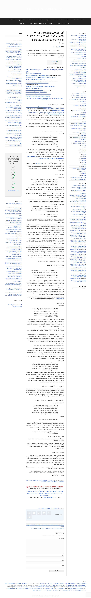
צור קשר (30, 23)
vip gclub (84, 195)
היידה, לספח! (83, 56)
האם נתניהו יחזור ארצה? (16, 73)
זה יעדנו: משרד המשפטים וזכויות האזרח (37, 83)
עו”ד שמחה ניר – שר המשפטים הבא (34, 90)
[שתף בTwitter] (44, 513)
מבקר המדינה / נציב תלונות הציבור (79, 137)
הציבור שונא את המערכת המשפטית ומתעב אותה (37, 75)
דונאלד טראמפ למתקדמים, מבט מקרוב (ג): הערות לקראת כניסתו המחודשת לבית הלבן (13, 285)
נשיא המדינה (83, 139)
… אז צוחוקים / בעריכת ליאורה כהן (79, 179)
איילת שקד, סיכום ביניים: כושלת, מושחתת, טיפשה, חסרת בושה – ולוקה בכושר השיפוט (13, 122)
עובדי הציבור (83, 145)
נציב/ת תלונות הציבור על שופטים (79, 110)
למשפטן (84, 154)
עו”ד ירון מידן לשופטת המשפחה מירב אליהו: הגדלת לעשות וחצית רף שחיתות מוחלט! (13, 48)
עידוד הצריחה (83, 158)
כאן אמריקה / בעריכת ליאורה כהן (79, 143)
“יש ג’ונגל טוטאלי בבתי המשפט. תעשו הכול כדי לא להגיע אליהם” (41, 77)
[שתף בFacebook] (49, 513)
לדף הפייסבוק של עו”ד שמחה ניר (46, 493)
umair (84, 190)
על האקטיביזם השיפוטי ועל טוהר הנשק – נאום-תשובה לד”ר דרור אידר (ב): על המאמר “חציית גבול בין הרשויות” (46, 112)
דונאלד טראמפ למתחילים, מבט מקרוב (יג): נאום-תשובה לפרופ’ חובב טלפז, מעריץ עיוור (13, 142)
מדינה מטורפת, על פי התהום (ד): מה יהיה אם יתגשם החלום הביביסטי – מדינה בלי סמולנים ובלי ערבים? (13, 280)
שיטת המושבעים (60, 298)
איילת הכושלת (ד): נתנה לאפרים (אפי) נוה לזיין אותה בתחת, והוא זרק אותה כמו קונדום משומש (13, 53)
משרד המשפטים (83, 101)
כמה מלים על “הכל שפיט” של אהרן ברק (13, 115)
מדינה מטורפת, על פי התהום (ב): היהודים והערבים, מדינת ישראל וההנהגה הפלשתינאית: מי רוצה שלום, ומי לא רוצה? (13, 294)
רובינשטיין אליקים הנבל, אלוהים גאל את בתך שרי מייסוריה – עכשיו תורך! (69, 583)
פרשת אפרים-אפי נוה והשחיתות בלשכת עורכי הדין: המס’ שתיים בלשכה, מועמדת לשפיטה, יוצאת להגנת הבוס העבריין (13, 130)
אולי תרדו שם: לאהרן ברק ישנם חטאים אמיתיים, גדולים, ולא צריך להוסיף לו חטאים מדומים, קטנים (78, 202)
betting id (84, 185)
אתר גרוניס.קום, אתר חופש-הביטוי (35, 79)
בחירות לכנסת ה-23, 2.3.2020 (80, 97)
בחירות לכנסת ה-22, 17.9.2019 (79, 95)
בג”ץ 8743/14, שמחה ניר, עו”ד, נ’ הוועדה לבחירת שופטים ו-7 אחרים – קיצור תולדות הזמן (53, 590)
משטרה (84, 164)
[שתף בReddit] (29, 517)
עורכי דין (84, 112)
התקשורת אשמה (83, 135)
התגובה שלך (60, 538)
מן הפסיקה (84, 173)
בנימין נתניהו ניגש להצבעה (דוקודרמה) (78, 52)
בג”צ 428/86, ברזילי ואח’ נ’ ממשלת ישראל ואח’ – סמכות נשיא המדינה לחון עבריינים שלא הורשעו (13, 107)
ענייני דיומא (84, 162)
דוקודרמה (66, 20)
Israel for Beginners (79, 141)
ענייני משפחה (83, 151)
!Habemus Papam (82, 76)
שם (63, 555)
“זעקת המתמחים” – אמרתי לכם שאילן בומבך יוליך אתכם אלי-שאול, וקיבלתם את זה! (78, 187)
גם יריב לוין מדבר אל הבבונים (80, 69)
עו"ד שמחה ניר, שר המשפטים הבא (79, 99)
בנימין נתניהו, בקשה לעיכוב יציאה (14, 71)
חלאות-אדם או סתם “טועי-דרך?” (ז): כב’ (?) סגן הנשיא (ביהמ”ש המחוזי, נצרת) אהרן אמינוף (78, 197)
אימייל (62, 560)
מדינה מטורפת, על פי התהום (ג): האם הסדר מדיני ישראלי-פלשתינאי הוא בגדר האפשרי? (13, 289)
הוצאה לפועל (83, 149)
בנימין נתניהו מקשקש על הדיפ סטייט (79, 78)
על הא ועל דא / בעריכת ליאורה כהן (79, 177)
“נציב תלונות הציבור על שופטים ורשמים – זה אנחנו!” (40, 86)
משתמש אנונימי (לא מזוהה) (81, 219)
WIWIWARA (83, 225)
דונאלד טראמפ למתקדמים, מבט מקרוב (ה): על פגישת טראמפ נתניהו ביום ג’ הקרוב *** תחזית (13, 268)
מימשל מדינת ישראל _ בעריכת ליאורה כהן (78, 125)
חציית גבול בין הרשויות (58, 110)
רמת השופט (83, 109)
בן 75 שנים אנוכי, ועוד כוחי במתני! (34, 88)
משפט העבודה (83, 171)
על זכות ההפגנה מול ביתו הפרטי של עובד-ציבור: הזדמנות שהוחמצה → (47, 528)
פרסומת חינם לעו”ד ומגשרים (40, 23)
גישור (85, 147)
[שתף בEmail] (34, 513)
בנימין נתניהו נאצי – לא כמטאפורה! (79, 63)
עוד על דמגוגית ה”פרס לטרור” (80, 54)
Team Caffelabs (82, 200)
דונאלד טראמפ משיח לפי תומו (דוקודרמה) (78, 74)
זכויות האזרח (83, 153)
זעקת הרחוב (83, 160)
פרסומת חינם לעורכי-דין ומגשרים (79, 123)
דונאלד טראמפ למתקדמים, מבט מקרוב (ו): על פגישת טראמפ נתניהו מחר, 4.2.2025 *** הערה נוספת (13, 264)
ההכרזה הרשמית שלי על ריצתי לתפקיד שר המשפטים (38, 94)
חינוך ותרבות (83, 175)
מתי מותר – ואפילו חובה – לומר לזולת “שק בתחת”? (38, 96)
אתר (63, 565)
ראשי (82, 20)
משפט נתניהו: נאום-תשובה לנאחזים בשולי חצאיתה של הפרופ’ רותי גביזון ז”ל (78, 206)
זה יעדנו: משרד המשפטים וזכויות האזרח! (77, 587)
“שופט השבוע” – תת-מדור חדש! (15, 87)
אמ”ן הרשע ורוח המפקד (81, 87)
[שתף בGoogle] (39, 513)
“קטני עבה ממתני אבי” (17, 75)
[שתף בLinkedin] (29, 513)
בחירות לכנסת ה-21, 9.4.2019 (80, 93)
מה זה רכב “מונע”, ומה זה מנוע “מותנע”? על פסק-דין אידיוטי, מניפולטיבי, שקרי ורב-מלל (13, 112)
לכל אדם (84, 156)
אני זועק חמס (39, 163)
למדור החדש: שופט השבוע (33, 73)
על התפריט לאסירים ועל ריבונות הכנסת (13, 256)
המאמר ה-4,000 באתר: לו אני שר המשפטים (36, 92)
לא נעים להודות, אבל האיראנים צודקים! (78, 62)
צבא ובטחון (84, 166)
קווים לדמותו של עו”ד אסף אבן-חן (14, 97)
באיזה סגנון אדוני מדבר (81, 114)
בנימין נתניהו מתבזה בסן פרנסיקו (15, 145)
